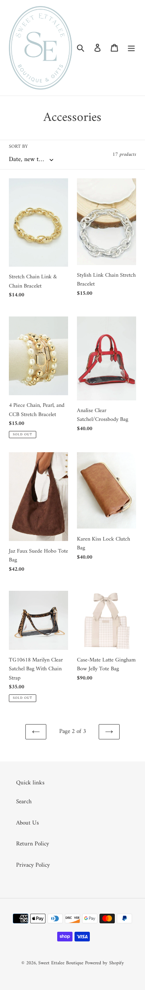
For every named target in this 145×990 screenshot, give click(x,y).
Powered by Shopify (104, 963)
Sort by (18, 147)
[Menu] (131, 48)
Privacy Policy (33, 865)
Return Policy (32, 844)
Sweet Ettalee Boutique (60, 963)
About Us (27, 823)
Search (24, 801)
